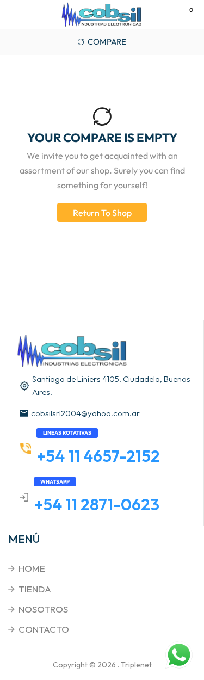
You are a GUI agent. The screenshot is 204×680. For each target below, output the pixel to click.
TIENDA (34, 589)
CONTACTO (43, 629)
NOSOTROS (43, 609)
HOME (31, 568)
